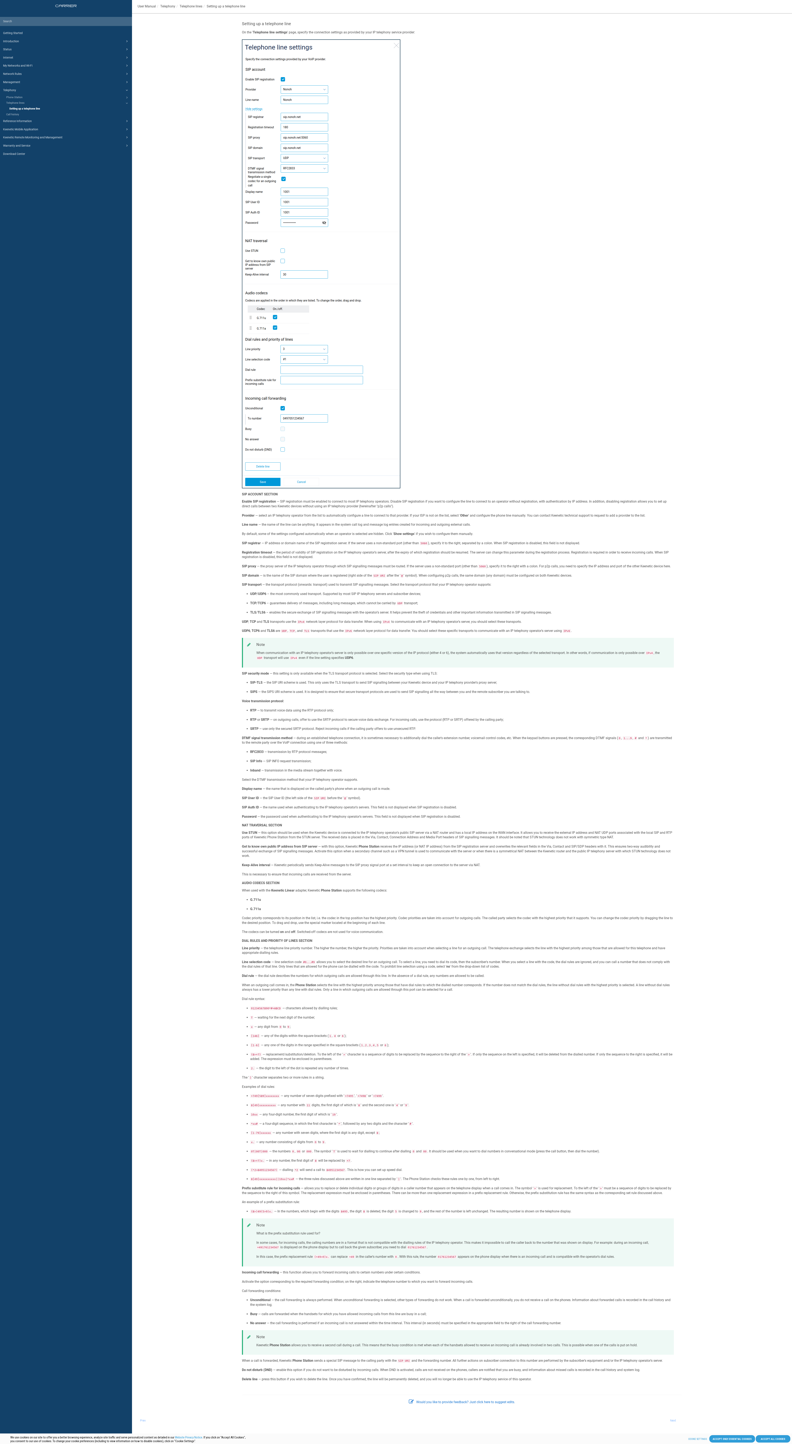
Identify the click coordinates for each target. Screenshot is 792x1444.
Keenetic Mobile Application (20, 129)
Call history (12, 114)
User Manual (147, 6)
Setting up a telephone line (24, 108)
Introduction (11, 41)
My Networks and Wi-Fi (17, 65)
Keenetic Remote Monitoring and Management (32, 137)
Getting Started (13, 33)
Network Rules (12, 73)
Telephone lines (15, 102)
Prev (143, 1420)
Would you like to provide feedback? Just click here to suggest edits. (465, 1402)
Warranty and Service (16, 145)
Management (11, 82)
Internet (8, 57)
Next (673, 1420)
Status (7, 49)
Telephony (9, 90)
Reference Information (17, 121)
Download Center (14, 153)
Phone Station (14, 97)
